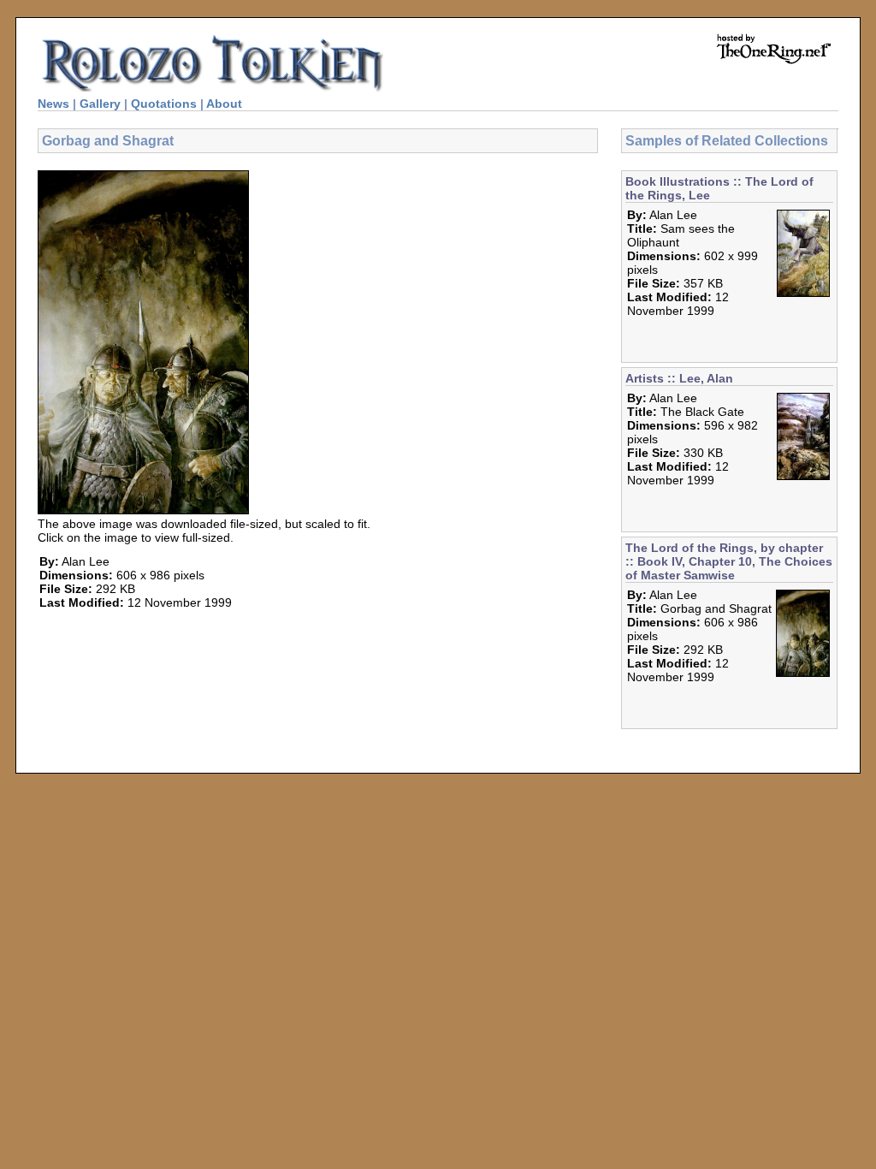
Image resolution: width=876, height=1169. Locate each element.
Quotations (164, 103)
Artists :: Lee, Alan (679, 378)
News (53, 103)
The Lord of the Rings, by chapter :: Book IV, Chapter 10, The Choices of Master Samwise (728, 561)
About (224, 103)
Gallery (100, 103)
